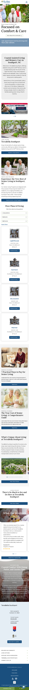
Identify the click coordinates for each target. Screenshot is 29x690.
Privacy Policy (14, 672)
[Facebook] (14, 682)
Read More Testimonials (14, 557)
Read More (14, 384)
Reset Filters (4, 224)
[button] (13, 116)
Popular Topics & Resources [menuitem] (9, 655)
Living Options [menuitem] (5, 652)
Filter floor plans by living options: (14, 209)
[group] (14, 108)
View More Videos (14, 503)
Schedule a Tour (7, 688)
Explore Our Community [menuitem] (8, 650)
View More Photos (14, 481)
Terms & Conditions (14, 675)
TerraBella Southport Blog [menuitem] (9, 657)
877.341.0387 (14, 669)
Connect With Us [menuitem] (6, 660)
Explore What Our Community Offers (15, 597)
